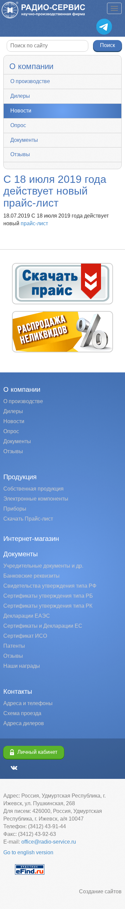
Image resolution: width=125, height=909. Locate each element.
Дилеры (20, 96)
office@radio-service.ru (48, 842)
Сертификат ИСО (25, 636)
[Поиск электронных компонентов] (29, 869)
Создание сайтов (100, 891)
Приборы (14, 509)
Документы (24, 140)
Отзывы (20, 154)
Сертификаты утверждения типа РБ (48, 596)
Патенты (14, 646)
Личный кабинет (37, 752)
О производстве (30, 81)
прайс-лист (34, 223)
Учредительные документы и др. (43, 566)
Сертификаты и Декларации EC (42, 626)
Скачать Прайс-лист (28, 519)
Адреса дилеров (23, 723)
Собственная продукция (33, 489)
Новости (20, 110)
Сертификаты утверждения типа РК (47, 606)
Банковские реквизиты (31, 576)
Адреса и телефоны (28, 703)
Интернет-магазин (31, 538)
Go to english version (28, 852)
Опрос (18, 125)
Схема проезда (22, 713)
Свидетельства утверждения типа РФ (49, 586)
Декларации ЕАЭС (26, 616)
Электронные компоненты (35, 499)
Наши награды (21, 666)
